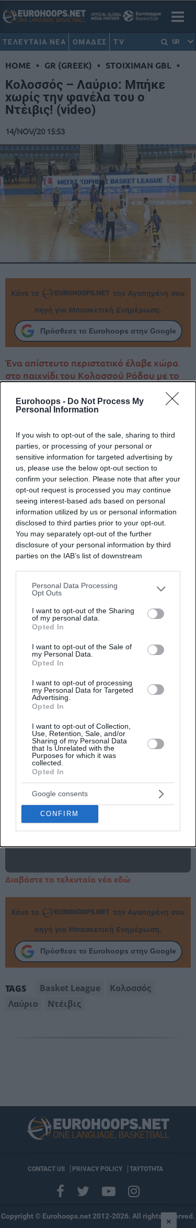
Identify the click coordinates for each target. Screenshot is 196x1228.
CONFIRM (59, 814)
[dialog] (98, 614)
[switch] (155, 614)
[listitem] (98, 589)
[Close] (176, 402)
